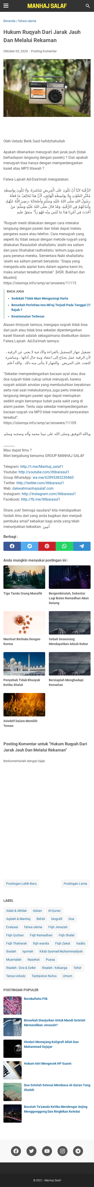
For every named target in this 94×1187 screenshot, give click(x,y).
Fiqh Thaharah (16, 943)
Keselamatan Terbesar (27, 316)
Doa (71, 919)
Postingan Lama (75, 883)
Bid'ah (41, 919)
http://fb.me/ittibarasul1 (40, 499)
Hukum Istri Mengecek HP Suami (47, 1063)
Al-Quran (54, 910)
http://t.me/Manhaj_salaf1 (41, 466)
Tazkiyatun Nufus (44, 976)
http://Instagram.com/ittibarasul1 (49, 494)
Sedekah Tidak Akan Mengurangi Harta (39, 298)
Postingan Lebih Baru (21, 883)
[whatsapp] (64, 546)
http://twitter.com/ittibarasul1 (40, 483)
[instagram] (62, 1151)
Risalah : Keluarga (54, 968)
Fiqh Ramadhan (41, 935)
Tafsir (77, 968)
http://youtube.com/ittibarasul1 (43, 472)
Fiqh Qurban (15, 935)
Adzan (37, 910)
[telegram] (82, 546)
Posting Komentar (44, 51)
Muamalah (13, 959)
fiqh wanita (41, 943)
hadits (80, 943)
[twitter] (29, 546)
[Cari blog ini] (88, 6)
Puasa (50, 959)
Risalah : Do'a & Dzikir (21, 968)
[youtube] (47, 1151)
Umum (67, 976)
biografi (56, 919)
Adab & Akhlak (16, 910)
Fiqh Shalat (67, 935)
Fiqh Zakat (62, 943)
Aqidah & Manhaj (18, 919)
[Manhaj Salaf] (47, 6)
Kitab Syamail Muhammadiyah (61, 951)
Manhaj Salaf (52, 1180)
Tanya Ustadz (16, 976)
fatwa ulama (33, 927)
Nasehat (34, 959)
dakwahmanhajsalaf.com (33, 488)
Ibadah (11, 951)
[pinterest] (47, 546)
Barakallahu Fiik (35, 999)
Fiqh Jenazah (58, 927)
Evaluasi (12, 927)
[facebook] (12, 546)
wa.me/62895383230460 (53, 477)
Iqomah (27, 951)
